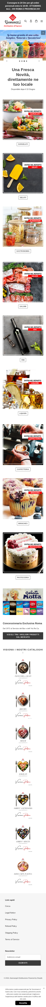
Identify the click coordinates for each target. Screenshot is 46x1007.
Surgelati (23, 144)
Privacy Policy (11, 919)
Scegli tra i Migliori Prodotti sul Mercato (23, 636)
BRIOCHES (23, 523)
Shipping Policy (11, 933)
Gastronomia (23, 251)
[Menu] (41, 21)
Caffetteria (23, 469)
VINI (23, 360)
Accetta (23, 1003)
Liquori (23, 413)
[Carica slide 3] (24, 61)
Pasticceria (23, 577)
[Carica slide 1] (19, 61)
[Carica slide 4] (26, 61)
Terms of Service (12, 939)
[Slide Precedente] (7, 61)
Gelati (23, 198)
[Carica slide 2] (22, 61)
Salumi (23, 306)
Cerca (7, 906)
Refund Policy (11, 926)
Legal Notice (10, 913)
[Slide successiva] (39, 61)
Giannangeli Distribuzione (19, 978)
